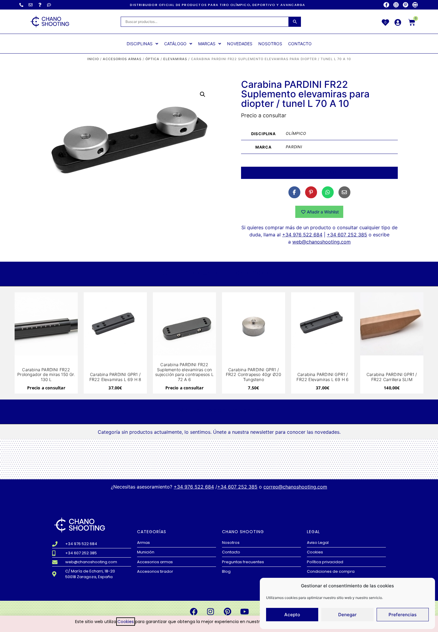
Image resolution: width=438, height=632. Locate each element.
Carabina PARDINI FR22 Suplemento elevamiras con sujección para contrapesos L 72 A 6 (184, 372)
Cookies (125, 622)
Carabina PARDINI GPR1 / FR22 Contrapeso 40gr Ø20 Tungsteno (254, 374)
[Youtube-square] (415, 4)
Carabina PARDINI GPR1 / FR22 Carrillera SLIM (391, 377)
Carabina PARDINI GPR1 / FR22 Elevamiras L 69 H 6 (322, 377)
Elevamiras (175, 59)
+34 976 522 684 (302, 235)
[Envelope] (31, 5)
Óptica (152, 59)
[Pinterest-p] (405, 4)
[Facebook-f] (386, 4)
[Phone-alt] (21, 5)
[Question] (40, 5)
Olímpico (296, 133)
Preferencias (403, 614)
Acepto (292, 614)
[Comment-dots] (49, 5)
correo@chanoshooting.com (295, 487)
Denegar (347, 614)
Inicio (93, 59)
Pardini (294, 146)
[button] (202, 94)
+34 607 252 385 (347, 235)
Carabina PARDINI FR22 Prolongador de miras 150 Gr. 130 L (46, 374)
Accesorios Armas (122, 59)
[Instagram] (396, 4)
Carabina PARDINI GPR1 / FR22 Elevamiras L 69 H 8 (115, 377)
